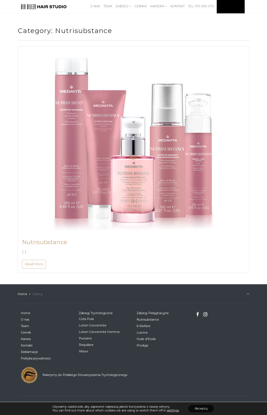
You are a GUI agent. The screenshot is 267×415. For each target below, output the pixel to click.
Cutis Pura (86, 319)
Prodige (142, 345)
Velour (83, 351)
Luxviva (142, 332)
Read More (34, 264)
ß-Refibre (143, 326)
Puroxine (85, 338)
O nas (25, 319)
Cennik (26, 332)
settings (173, 410)
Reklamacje (29, 352)
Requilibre (86, 345)
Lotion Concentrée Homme (99, 332)
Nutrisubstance (44, 242)
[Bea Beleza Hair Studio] (44, 6)
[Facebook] (198, 314)
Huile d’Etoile (146, 339)
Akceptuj (201, 408)
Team (25, 326)
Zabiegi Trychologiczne (96, 313)
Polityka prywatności (36, 358)
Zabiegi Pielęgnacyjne (153, 313)
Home (22, 294)
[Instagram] (205, 314)
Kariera (26, 339)
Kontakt (27, 345)
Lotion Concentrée (92, 325)
